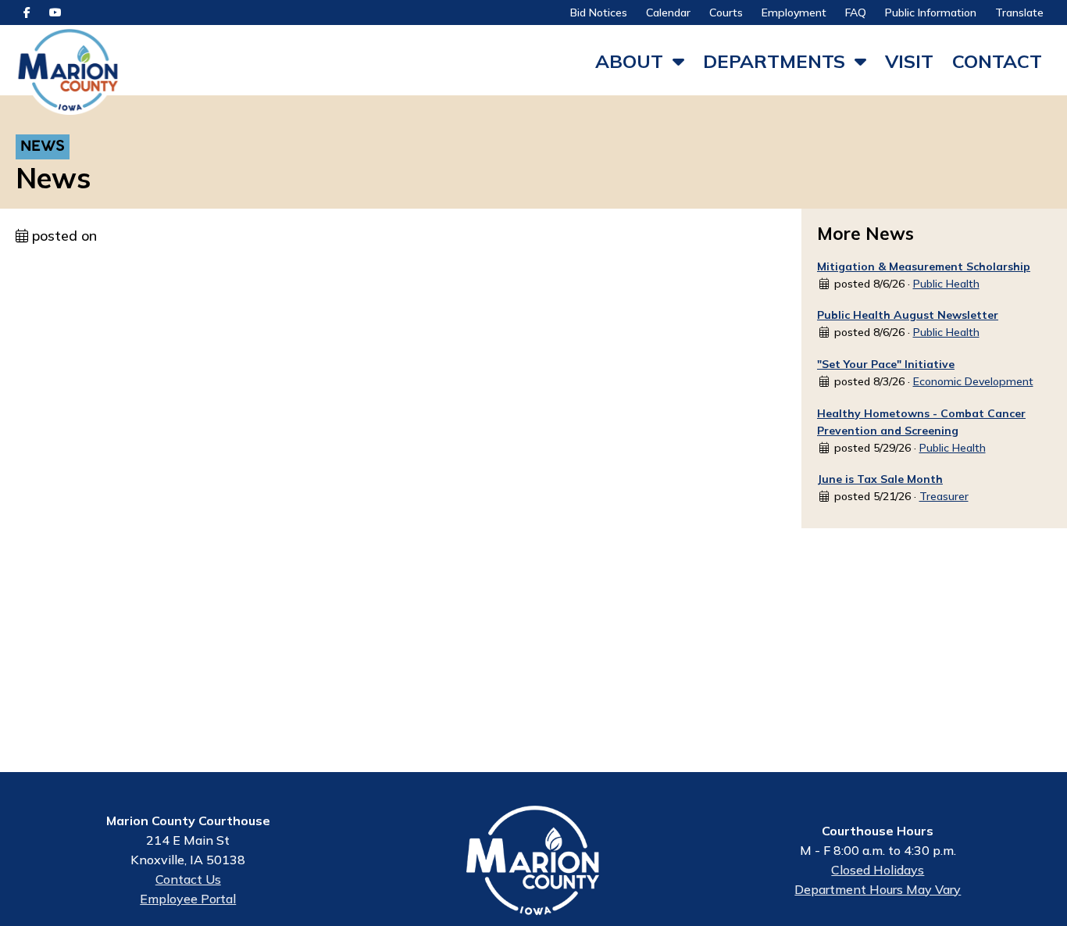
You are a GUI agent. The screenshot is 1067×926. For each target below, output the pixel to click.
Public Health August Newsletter (907, 315)
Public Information (930, 12)
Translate (1019, 12)
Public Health (946, 284)
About (629, 61)
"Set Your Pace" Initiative (886, 364)
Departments (774, 61)
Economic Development (973, 381)
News (42, 147)
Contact (997, 61)
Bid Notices (598, 12)
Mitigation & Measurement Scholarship (923, 266)
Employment (794, 12)
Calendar (668, 12)
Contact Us (188, 879)
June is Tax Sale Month (880, 479)
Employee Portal (188, 898)
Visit (909, 61)
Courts (726, 12)
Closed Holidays (877, 870)
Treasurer (944, 496)
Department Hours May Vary (877, 889)
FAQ (855, 12)
